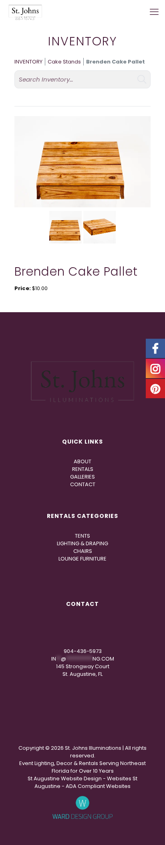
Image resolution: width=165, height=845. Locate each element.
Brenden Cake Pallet (115, 61)
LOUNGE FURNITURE (82, 559)
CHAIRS (82, 551)
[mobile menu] (154, 12)
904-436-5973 (83, 651)
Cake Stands (64, 61)
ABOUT (82, 461)
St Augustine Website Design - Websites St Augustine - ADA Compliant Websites (82, 782)
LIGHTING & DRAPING (82, 543)
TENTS (82, 536)
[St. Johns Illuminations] (25, 12)
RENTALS (82, 469)
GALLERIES (82, 477)
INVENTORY (28, 61)
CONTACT (82, 484)
